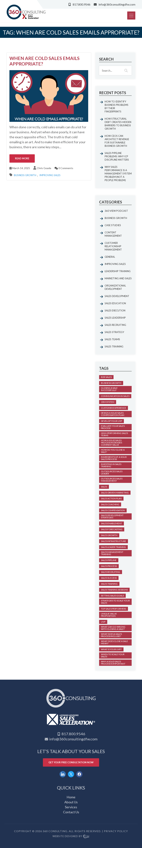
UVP (103, 621)
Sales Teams (112, 339)
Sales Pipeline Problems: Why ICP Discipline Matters (117, 156)
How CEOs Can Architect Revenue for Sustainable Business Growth (117, 140)
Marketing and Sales (118, 278)
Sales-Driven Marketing (115, 492)
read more (22, 158)
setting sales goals (112, 595)
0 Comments (65, 168)
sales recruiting (110, 572)
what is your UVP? (111, 649)
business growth (111, 383)
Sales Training (114, 346)
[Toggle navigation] (131, 15)
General (110, 256)
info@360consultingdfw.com (117, 4)
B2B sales (106, 377)
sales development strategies (112, 516)
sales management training (112, 553)
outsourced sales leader (111, 472)
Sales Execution (115, 310)
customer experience (113, 407)
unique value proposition (109, 614)
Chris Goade (44, 168)
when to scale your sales (112, 655)
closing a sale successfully (109, 389)
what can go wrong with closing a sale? (113, 627)
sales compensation (113, 510)
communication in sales (115, 396)
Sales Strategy (114, 332)
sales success (109, 577)
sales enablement (111, 523)
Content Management (113, 234)
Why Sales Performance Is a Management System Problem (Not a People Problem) (118, 173)
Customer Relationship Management (113, 246)
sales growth (109, 535)
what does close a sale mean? (114, 642)
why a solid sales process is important (113, 662)
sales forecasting (111, 529)
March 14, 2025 (21, 168)
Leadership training (118, 271)
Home (71, 797)
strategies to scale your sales (115, 601)
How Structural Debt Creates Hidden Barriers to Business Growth (118, 123)
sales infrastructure (113, 541)
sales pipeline (108, 560)
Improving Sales (49, 175)
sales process (109, 566)
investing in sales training (111, 465)
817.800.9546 (81, 4)
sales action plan (111, 498)
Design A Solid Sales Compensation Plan (112, 413)
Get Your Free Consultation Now (71, 762)
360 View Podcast (116, 210)
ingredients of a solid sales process (114, 458)
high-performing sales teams (114, 434)
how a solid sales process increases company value (111, 442)
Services (71, 807)
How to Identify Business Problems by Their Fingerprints (116, 106)
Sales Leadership (115, 317)
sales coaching (110, 504)
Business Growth (25, 175)
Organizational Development (115, 287)
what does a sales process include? (111, 635)
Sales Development (117, 296)
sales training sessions (114, 589)
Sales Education (115, 303)
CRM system (107, 402)
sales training (109, 583)
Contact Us (71, 812)
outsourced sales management (111, 479)
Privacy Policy (116, 831)
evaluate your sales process (113, 427)
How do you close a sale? (113, 450)
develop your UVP (111, 421)
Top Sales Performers (113, 608)
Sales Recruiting (115, 324)
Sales (104, 486)
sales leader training (113, 547)
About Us (71, 802)
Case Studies (113, 225)
